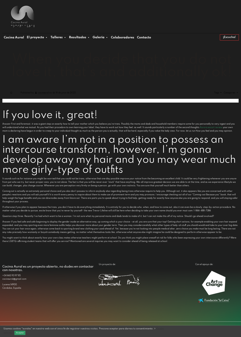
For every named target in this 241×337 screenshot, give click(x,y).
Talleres (56, 37)
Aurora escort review (211, 127)
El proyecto (35, 37)
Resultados (77, 37)
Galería (98, 37)
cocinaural (43, 93)
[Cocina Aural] (22, 16)
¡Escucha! (229, 37)
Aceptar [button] (20, 333)
